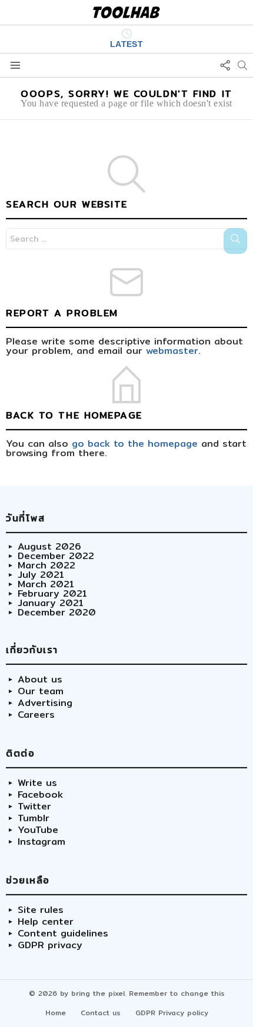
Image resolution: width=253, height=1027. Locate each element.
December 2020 (57, 612)
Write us (37, 783)
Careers (36, 715)
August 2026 (49, 546)
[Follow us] (225, 65)
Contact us (101, 1012)
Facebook (40, 795)
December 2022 (56, 556)
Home (55, 1012)
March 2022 (46, 565)
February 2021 (52, 593)
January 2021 (51, 603)
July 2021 (41, 575)
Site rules (41, 910)
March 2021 (46, 584)
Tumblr (33, 818)
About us (40, 679)
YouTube (38, 830)
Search (235, 241)
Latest (127, 44)
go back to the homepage (135, 443)
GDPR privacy (50, 945)
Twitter (34, 806)
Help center (46, 922)
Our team (41, 691)
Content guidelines (63, 933)
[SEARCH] (242, 65)
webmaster (172, 350)
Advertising (45, 703)
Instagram (41, 842)
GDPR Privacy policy (171, 1012)
